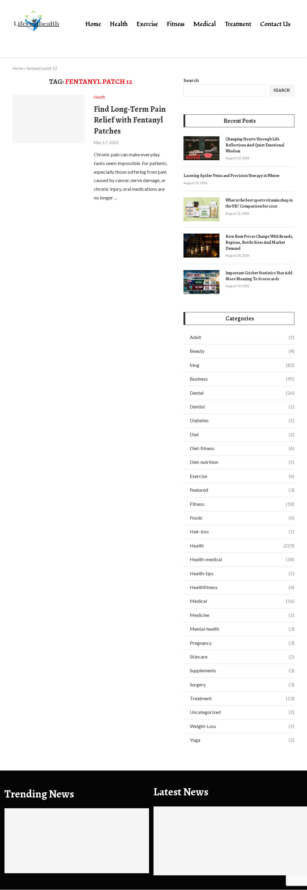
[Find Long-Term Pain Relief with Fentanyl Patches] (49, 119)
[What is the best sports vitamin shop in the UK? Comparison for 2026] (201, 209)
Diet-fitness (242, 448)
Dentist (242, 406)
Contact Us (275, 24)
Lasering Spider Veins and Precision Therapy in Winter (231, 175)
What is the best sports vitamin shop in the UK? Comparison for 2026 (259, 203)
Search (191, 80)
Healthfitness (242, 587)
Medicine (242, 615)
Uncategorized (242, 712)
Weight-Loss (242, 726)
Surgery (242, 684)
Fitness (175, 24)
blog (242, 365)
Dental (242, 393)
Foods (242, 517)
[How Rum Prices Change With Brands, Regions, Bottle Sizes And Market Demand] (201, 246)
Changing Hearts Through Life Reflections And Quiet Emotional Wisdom (254, 145)
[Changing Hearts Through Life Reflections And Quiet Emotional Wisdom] (201, 148)
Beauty (242, 351)
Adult (242, 337)
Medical (204, 24)
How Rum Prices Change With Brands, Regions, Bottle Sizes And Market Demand (259, 242)
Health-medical (242, 559)
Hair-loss (242, 531)
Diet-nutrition (242, 462)
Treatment (238, 24)
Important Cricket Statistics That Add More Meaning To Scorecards (258, 276)
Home (93, 24)
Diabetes (242, 420)
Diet (242, 434)
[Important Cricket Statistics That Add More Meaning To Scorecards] (201, 282)
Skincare (242, 656)
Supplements (242, 670)
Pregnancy (242, 643)
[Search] (304, 25)
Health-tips (242, 573)
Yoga (242, 740)
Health (119, 24)
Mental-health (242, 629)
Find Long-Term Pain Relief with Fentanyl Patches (130, 120)
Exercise (147, 24)
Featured (242, 490)
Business (242, 379)
